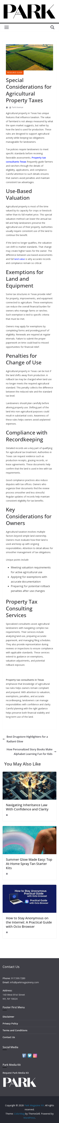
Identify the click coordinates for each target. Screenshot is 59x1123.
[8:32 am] (7, 107)
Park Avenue (17, 107)
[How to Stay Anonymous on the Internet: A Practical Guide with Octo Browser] (29, 887)
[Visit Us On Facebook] (24, 1055)
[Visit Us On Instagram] (35, 1055)
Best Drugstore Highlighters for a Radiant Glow (27, 739)
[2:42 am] (7, 815)
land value (19, 259)
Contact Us (9, 1037)
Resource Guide (14, 72)
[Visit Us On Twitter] (29, 1055)
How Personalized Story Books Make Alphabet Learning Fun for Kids (29, 752)
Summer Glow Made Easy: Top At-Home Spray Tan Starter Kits (29, 863)
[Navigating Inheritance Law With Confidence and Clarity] (29, 774)
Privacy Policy (10, 1023)
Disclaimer (8, 1016)
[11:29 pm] (7, 874)
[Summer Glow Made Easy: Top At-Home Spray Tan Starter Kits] (29, 828)
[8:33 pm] (7, 932)
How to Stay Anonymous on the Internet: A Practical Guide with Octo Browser (29, 922)
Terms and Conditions (15, 1030)
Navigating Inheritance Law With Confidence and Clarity (27, 807)
